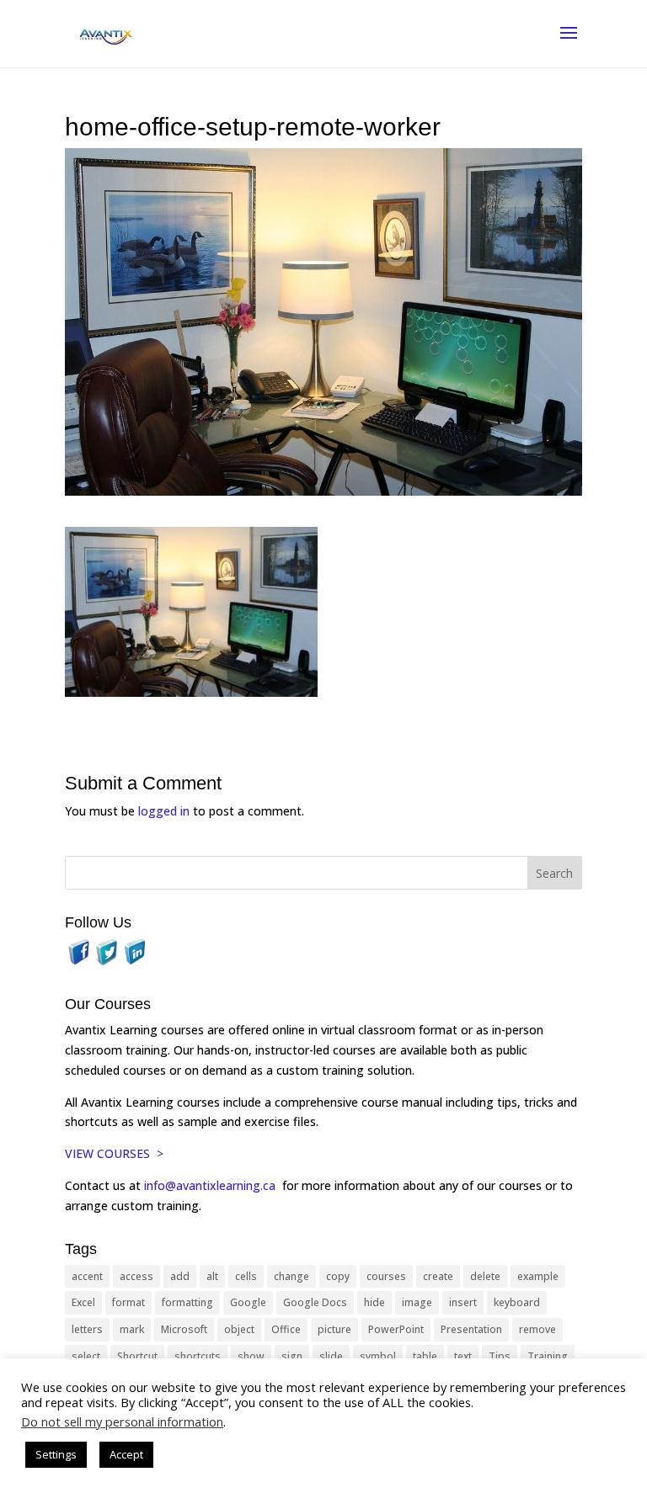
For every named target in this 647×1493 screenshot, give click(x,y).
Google (248, 1302)
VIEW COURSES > (114, 1153)
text (463, 1356)
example (538, 1276)
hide (374, 1302)
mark (132, 1329)
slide (331, 1356)
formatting (187, 1302)
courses (386, 1276)
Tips (500, 1356)
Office (286, 1329)
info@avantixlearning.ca (211, 1185)
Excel (83, 1302)
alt (212, 1276)
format (128, 1302)
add (180, 1276)
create (438, 1276)
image (417, 1302)
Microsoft (184, 1329)
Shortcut (137, 1356)
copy (338, 1276)
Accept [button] (126, 1454)
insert (463, 1302)
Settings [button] (56, 1454)
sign (291, 1356)
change (291, 1276)
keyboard (517, 1302)
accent (87, 1276)
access (136, 1276)
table (425, 1356)
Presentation (471, 1329)
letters (87, 1329)
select (86, 1356)
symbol (378, 1356)
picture (334, 1329)
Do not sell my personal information (122, 1421)
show (251, 1356)
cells (246, 1276)
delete (485, 1276)
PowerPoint (396, 1329)
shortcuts (197, 1356)
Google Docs (315, 1302)
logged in (164, 811)
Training (547, 1356)
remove (537, 1329)
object (239, 1329)
